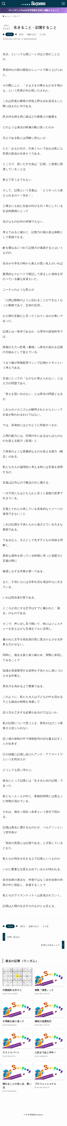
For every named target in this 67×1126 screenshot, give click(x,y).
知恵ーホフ (31, 34)
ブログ (9, 34)
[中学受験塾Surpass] (34, 3)
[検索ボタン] (3, 3)
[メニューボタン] (63, 3)
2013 (21, 34)
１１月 (42, 34)
